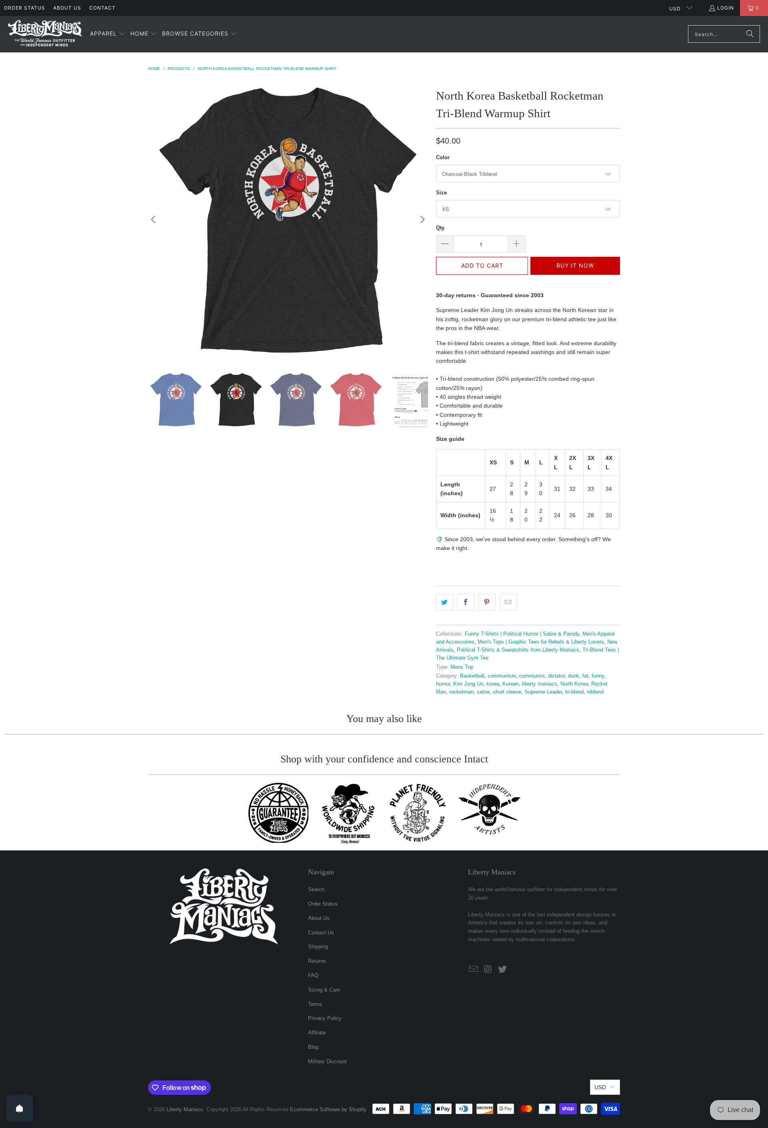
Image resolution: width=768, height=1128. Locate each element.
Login (725, 8)
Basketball (472, 676)
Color (443, 157)
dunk (573, 676)
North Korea (574, 684)
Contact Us (321, 933)
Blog (313, 1047)
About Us (67, 8)
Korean (510, 684)
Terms (315, 1004)
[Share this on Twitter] (444, 602)
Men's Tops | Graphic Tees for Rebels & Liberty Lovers (541, 642)
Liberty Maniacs (184, 1109)
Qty (440, 228)
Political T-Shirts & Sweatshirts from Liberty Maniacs (518, 650)
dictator (556, 676)
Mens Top (461, 667)
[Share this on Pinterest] (487, 602)
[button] (107, 34)
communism (502, 676)
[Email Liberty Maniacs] (474, 969)
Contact (102, 8)
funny (598, 676)
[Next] (422, 220)
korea (492, 684)
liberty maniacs (539, 684)
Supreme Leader (543, 692)
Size (441, 193)
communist (532, 676)
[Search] (750, 34)
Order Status (24, 8)
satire (483, 692)
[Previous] (154, 220)
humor (443, 684)
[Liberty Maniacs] (45, 34)
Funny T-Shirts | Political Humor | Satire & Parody (522, 634)
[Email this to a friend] (508, 602)
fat (585, 676)
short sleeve (507, 692)
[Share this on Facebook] (465, 602)
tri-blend (574, 692)
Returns (317, 961)
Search (316, 889)
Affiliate (317, 1033)
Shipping (318, 947)
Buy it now (575, 265)
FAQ (313, 975)
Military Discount (327, 1061)
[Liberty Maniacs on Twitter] (502, 969)
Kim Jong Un (468, 684)
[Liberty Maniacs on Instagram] (488, 969)
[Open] (19, 1108)
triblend (595, 692)
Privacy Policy (325, 1018)
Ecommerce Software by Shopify (328, 1109)
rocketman (461, 692)
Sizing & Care (324, 990)
